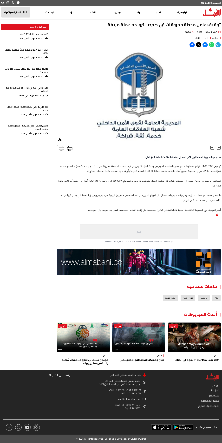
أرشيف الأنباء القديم (208, 405)
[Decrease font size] (212, 148)
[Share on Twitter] (198, 44)
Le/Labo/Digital (138, 439)
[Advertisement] (139, 231)
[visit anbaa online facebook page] (9, 427)
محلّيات (215, 38)
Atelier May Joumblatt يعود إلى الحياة (197, 359)
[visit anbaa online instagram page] (36, 427)
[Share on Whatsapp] (211, 44)
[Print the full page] (69, 148)
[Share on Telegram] (218, 44)
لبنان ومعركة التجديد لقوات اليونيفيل (141, 359)
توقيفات (203, 298)
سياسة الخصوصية (210, 400)
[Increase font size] (219, 148)
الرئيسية (182, 12)
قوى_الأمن (188, 298)
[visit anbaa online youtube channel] (27, 427)
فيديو (118, 12)
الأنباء (206, 38)
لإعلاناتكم (214, 395)
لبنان (216, 298)
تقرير (215, 355)
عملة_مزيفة (170, 298)
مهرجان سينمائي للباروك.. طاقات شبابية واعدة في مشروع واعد (85, 361)
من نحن (215, 385)
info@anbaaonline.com (129, 399)
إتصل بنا (215, 390)
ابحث (51, 12)
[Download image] (59, 139)
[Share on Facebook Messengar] (205, 44)
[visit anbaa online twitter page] (18, 427)
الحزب (72, 12)
